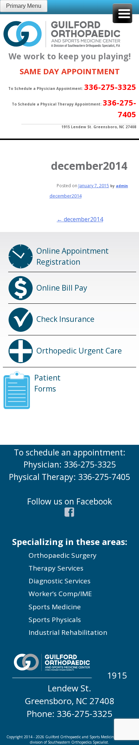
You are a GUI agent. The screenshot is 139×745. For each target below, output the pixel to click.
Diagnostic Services (60, 580)
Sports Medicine (55, 606)
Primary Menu (23, 6)
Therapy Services (56, 568)
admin (122, 185)
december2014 (66, 196)
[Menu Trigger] (122, 13)
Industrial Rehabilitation (68, 632)
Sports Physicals (55, 619)
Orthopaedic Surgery (63, 555)
